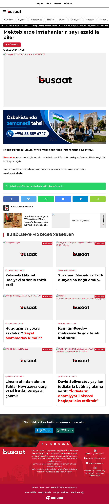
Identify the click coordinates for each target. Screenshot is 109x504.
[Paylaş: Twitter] (29, 199)
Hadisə (50, 19)
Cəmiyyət (75, 19)
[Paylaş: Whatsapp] (46, 199)
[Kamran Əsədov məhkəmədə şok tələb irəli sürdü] (81, 307)
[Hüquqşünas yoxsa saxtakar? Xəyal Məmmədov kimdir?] (28, 307)
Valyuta (39, 4)
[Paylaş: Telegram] (80, 199)
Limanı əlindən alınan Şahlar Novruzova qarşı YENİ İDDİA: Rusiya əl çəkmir (26, 389)
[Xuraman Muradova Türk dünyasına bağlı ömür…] (81, 254)
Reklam (65, 492)
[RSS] (68, 444)
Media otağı (77, 492)
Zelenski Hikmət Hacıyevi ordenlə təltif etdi (26, 280)
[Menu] (4, 12)
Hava (48, 4)
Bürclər (68, 4)
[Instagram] (51, 444)
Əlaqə (56, 492)
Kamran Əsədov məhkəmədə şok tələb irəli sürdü (78, 333)
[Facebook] (42, 444)
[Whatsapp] (65, 430)
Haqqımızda (44, 492)
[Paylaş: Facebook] (11, 199)
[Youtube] (63, 444)
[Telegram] (44, 430)
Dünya (62, 19)
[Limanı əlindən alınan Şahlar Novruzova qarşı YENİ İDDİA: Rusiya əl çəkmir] (28, 360)
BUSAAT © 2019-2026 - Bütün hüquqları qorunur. (54, 487)
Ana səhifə (30, 492)
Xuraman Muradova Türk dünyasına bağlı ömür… (80, 277)
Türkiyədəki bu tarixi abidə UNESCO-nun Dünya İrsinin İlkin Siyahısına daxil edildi (58, 26)
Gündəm (8, 19)
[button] (98, 199)
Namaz (57, 4)
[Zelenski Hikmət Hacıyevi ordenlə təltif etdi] (28, 254)
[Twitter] (46, 444)
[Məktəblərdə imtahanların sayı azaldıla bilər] (54, 80)
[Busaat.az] (14, 12)
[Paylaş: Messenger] (63, 199)
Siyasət (21, 19)
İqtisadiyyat (36, 19)
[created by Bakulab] (54, 498)
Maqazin (90, 19)
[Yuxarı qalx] (101, 496)
